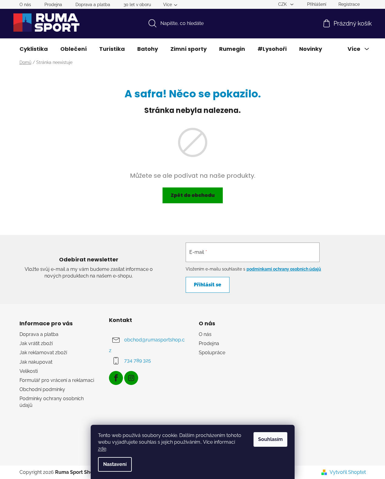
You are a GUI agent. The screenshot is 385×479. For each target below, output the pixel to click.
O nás (25, 4)
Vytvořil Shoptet (348, 472)
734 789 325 (137, 360)
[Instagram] (131, 378)
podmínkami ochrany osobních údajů (284, 269)
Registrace (349, 4)
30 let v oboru (137, 4)
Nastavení (115, 464)
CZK (283, 4)
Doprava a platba (92, 4)
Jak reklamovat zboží (43, 352)
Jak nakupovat (35, 362)
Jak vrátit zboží (36, 343)
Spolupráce (212, 352)
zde (102, 449)
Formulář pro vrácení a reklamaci (56, 380)
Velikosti (28, 371)
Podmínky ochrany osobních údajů (51, 402)
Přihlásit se (207, 285)
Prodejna (53, 4)
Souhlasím (270, 439)
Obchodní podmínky (42, 389)
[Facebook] (116, 378)
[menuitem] (33, 49)
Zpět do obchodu (193, 195)
